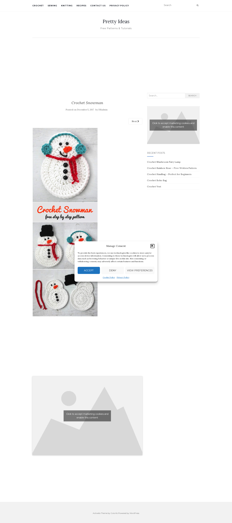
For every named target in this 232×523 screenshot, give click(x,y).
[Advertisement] (116, 63)
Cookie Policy (109, 277)
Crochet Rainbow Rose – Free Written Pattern (171, 168)
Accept (89, 270)
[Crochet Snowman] (65, 221)
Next (134, 121)
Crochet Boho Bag (157, 180)
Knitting (67, 5)
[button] (152, 246)
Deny (112, 270)
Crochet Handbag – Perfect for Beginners (169, 174)
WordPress (134, 513)
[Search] (197, 5)
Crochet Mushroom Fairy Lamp (164, 162)
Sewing (52, 5)
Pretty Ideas (116, 21)
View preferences (140, 270)
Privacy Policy (123, 277)
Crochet (38, 5)
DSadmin (102, 109)
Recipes (81, 5)
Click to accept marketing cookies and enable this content (87, 416)
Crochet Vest (154, 186)
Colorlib (114, 513)
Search (192, 95)
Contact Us (98, 5)
